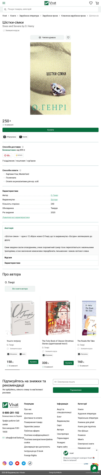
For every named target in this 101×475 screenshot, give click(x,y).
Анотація (9, 228)
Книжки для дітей (86, 422)
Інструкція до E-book (33, 451)
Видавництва (63, 421)
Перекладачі (63, 438)
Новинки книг (84, 448)
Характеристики (12, 263)
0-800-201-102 (10, 412)
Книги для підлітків (87, 426)
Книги (80, 409)
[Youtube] (17, 463)
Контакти (28, 413)
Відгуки (8, 257)
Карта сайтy (62, 447)
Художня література (87, 413)
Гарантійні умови (32, 426)
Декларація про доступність (37, 447)
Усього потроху (14, 341)
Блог (59, 417)
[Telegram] (24, 463)
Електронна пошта (66, 382)
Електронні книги (86, 444)
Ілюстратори (63, 434)
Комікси (81, 435)
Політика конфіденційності (36, 435)
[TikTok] (30, 463)
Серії (59, 425)
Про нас (27, 409)
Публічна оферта (31, 431)
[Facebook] (11, 463)
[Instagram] (4, 463)
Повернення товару (33, 422)
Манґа (81, 439)
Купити (50, 130)
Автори (60, 429)
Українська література (88, 418)
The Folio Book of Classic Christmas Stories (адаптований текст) (58, 342)
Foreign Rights (30, 455)
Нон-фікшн (83, 431)
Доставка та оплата (33, 418)
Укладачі (61, 442)
